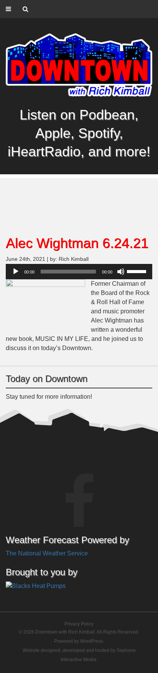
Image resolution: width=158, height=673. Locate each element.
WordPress (91, 641)
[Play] (16, 271)
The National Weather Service (47, 553)
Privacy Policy (79, 624)
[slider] (137, 271)
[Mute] (121, 271)
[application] (79, 271)
